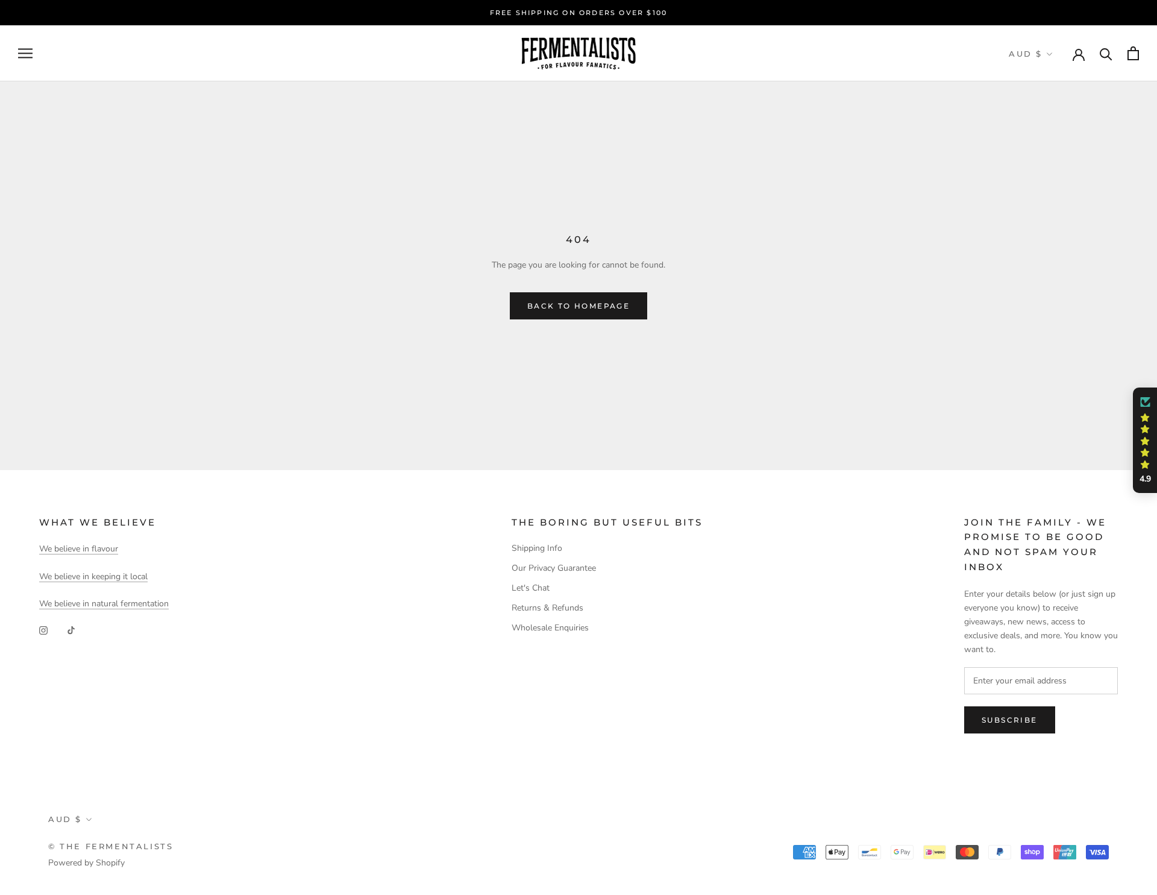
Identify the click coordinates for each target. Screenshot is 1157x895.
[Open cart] (1133, 53)
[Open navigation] (25, 53)
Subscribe (1010, 719)
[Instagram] (43, 629)
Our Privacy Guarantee (554, 568)
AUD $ (1026, 53)
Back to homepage (578, 305)
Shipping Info (537, 548)
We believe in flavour (78, 548)
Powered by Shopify (86, 862)
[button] (1145, 441)
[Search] (1106, 53)
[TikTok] (71, 629)
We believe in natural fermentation (104, 603)
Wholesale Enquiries (550, 627)
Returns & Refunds (547, 608)
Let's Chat (531, 588)
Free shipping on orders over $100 (579, 12)
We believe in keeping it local (93, 576)
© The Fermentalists (110, 846)
